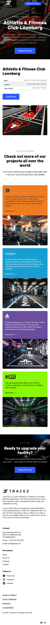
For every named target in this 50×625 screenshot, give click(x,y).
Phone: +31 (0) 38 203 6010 (13, 540)
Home (5, 555)
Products (6, 561)
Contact (5, 564)
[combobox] (43, 622)
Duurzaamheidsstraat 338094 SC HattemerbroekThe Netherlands (12, 534)
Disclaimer (6, 603)
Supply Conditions (10, 595)
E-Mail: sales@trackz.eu (12, 543)
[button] (45, 3)
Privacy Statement (9, 599)
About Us (6, 558)
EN (45, 623)
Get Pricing (11, 97)
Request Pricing (32, 4)
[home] (7, 4)
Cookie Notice (8, 608)
